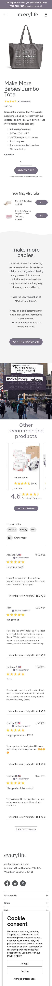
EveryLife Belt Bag (23, 201)
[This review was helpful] (37, 595)
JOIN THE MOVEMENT (26, 341)
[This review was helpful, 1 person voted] (37, 711)
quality (23, 529)
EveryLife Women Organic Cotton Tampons (23, 213)
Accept (24, 963)
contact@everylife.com (16, 864)
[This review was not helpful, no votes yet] (42, 595)
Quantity (9, 154)
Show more (20, 537)
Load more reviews (26, 829)
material (12, 529)
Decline (25, 971)
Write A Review (26, 508)
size (33, 529)
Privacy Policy (14, 955)
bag (10, 537)
